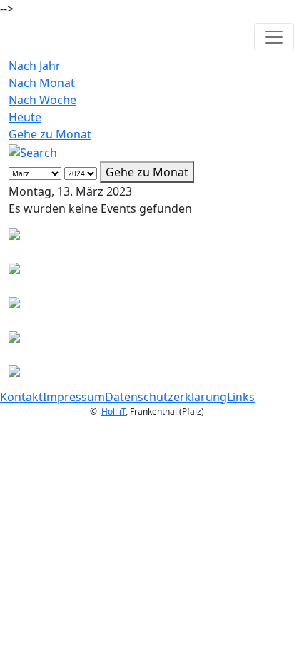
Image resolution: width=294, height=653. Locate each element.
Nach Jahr (35, 66)
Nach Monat (42, 83)
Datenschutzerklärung (166, 397)
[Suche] (33, 151)
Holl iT (113, 411)
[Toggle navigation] (274, 37)
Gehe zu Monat (50, 134)
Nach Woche (42, 100)
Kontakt (21, 397)
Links (241, 397)
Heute (25, 117)
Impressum (74, 397)
